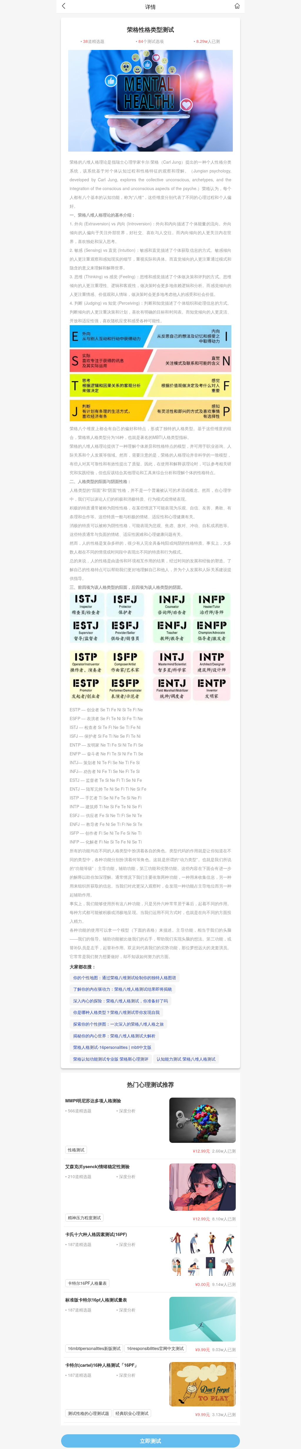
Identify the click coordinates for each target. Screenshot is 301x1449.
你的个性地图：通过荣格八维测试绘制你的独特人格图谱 (124, 977)
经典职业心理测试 (132, 1413)
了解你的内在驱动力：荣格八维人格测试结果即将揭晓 (122, 989)
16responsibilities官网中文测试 (155, 1348)
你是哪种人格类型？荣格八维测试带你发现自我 (116, 1012)
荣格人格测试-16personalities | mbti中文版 (112, 1047)
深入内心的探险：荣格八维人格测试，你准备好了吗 (120, 1001)
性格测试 (76, 1150)
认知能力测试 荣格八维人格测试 (186, 1059)
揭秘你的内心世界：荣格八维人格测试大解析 (114, 1036)
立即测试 (150, 1441)
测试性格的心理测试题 (88, 1413)
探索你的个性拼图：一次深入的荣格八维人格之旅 (118, 1024)
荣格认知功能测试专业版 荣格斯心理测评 (110, 1059)
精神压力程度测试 (84, 1217)
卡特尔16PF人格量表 (87, 1283)
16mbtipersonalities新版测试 (94, 1348)
